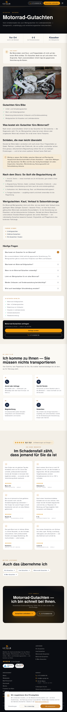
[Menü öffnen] (62, 3)
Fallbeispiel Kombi (41, 686)
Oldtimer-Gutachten (13, 234)
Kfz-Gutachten (8, 570)
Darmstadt (6, 683)
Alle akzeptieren (50, 706)
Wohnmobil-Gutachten (40, 570)
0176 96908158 (36, 3)
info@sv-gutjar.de (43, 678)
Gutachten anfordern (52, 3)
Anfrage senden (33, 330)
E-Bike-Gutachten (9, 574)
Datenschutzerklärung (42, 701)
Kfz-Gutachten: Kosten (14, 237)
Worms (5, 686)
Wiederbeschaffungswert (43, 689)
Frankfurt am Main (8, 688)
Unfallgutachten (12, 231)
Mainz (4, 675)
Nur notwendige (29, 706)
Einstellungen (12, 706)
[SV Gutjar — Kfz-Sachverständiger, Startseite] (7, 3)
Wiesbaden (6, 678)
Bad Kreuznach (7, 681)
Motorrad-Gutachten (42, 656)
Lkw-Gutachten (23, 570)
